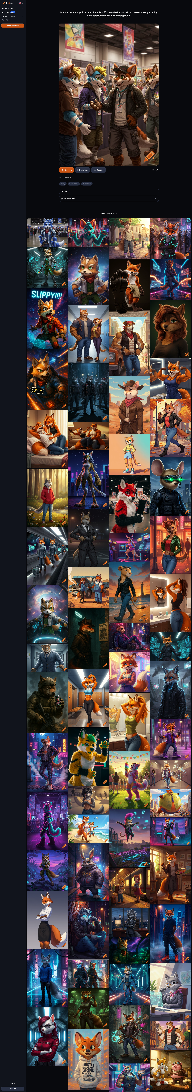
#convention (73, 184)
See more (67, 177)
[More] (149, 170)
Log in (13, 1084)
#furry (63, 184)
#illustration (87, 184)
